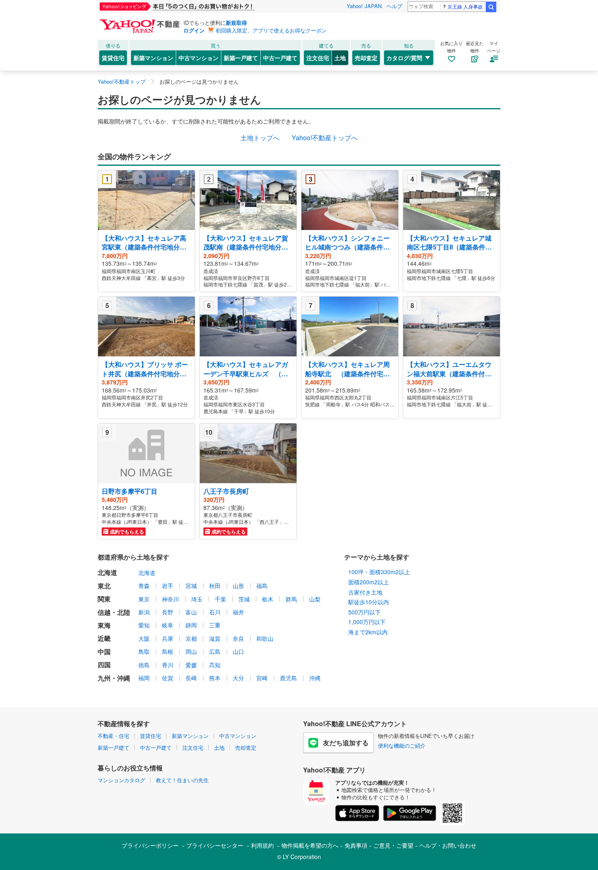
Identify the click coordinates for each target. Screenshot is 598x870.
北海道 (146, 572)
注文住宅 (317, 58)
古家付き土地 (365, 592)
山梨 (315, 599)
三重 (214, 625)
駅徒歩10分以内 (368, 602)
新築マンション (153, 58)
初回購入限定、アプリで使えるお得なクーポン (271, 30)
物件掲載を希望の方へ (310, 845)
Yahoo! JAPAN (364, 6)
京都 (191, 638)
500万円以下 (364, 612)
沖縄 (315, 678)
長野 (167, 612)
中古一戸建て (280, 58)
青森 (144, 585)
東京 (144, 599)
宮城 (191, 585)
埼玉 (197, 599)
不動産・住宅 (113, 736)
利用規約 (262, 845)
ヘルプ (394, 6)
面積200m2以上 (368, 582)
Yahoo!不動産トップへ (325, 137)
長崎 (191, 678)
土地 (340, 58)
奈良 (238, 638)
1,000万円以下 (367, 622)
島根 (167, 651)
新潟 (144, 612)
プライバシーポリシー (150, 845)
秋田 (214, 585)
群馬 (291, 599)
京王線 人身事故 (465, 6)
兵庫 (167, 638)
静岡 (191, 625)
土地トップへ (259, 137)
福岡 (144, 678)
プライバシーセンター (214, 845)
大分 (238, 678)
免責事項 (356, 845)
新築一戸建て (241, 58)
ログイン (194, 30)
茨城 (244, 599)
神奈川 (170, 599)
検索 (491, 7)
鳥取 (144, 651)
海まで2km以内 (368, 632)
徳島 (144, 665)
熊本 (214, 678)
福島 (262, 585)
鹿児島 (288, 678)
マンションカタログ (121, 780)
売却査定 (366, 58)
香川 (167, 665)
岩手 (167, 585)
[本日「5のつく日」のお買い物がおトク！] (195, 6)
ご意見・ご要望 (393, 845)
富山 (191, 612)
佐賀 (167, 678)
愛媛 (191, 665)
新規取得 (236, 22)
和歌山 (264, 638)
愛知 (144, 625)
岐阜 (167, 625)
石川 (214, 612)
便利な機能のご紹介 (402, 745)
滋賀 (214, 638)
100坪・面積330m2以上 (379, 572)
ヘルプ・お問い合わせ (447, 845)
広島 (214, 651)
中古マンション (198, 58)
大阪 (144, 638)
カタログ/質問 (404, 58)
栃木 (267, 599)
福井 (238, 612)
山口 (238, 651)
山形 (238, 585)
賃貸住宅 (113, 58)
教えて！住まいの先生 (182, 780)
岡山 (191, 651)
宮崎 (262, 678)
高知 (214, 665)
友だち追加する (346, 742)
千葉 (220, 599)
